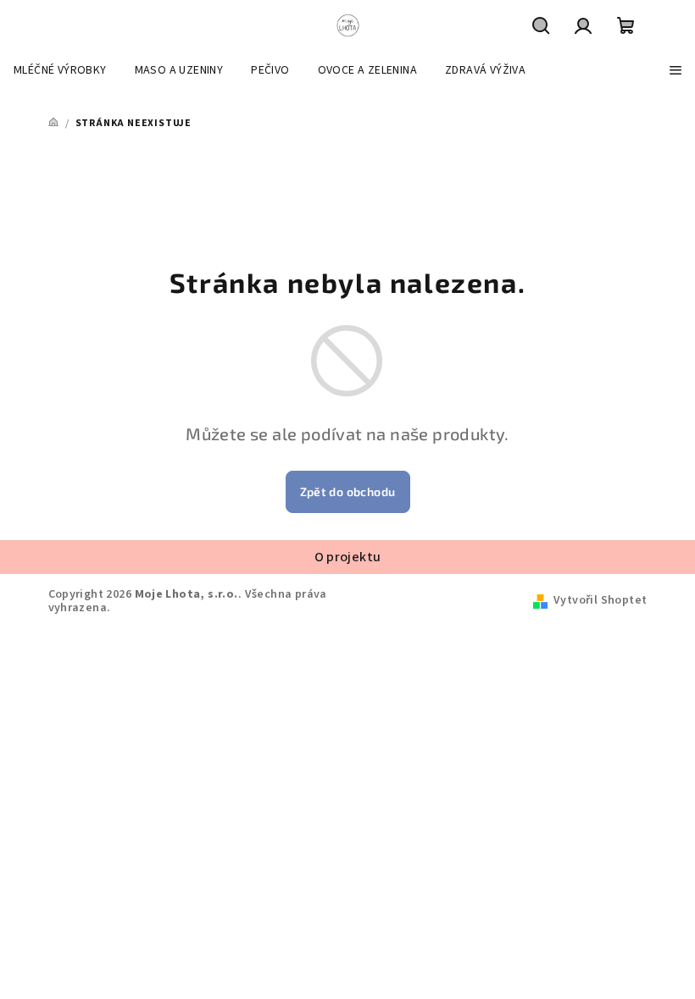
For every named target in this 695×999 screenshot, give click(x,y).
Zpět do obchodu (348, 491)
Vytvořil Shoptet (600, 600)
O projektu (347, 557)
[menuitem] (60, 70)
